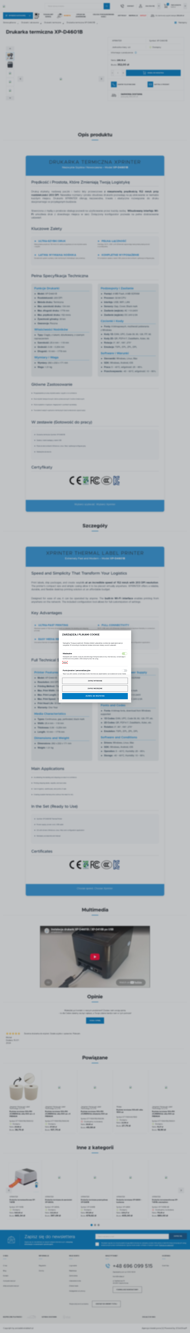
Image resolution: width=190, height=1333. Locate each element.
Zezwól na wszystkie (95, 696)
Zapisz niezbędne (95, 688)
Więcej (65, 662)
